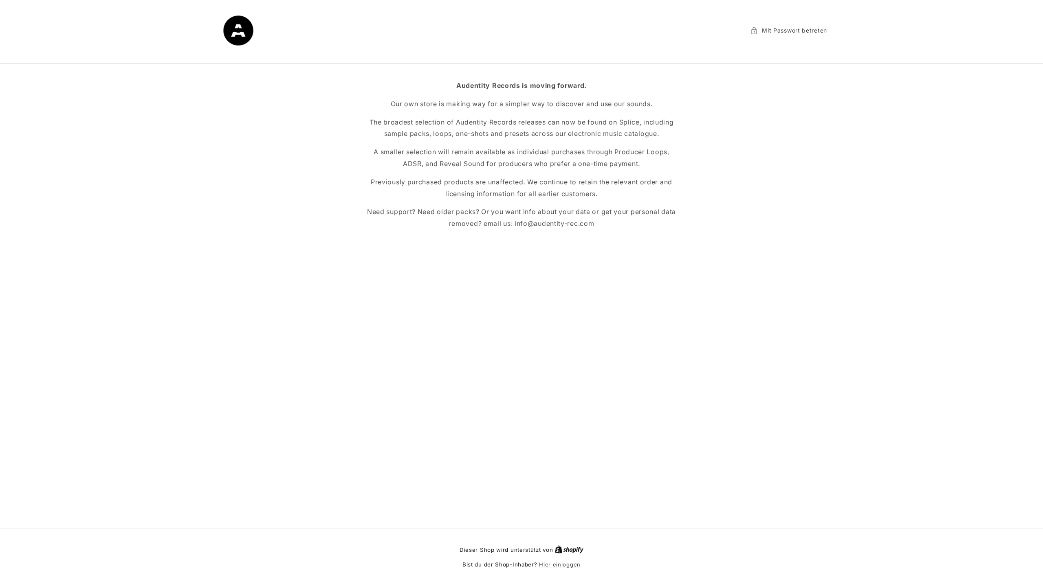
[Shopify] (569, 550)
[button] (788, 30)
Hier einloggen (560, 564)
